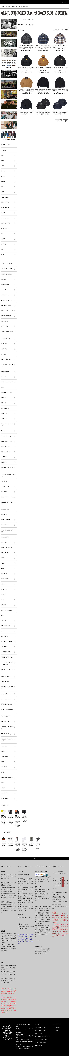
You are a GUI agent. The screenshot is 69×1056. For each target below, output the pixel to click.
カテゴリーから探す (12, 6)
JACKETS (24, 19)
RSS (36, 1045)
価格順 (62, 29)
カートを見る (55, 1027)
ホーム (3, 6)
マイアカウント (56, 1024)
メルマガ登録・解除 (40, 1042)
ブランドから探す (24, 6)
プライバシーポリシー (41, 1039)
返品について (38, 1033)
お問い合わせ (55, 1030)
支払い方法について (40, 1027)
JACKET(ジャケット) (31, 19)
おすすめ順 (56, 29)
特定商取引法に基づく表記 (42, 1036)
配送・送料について (40, 1030)
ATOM (40, 1045)
